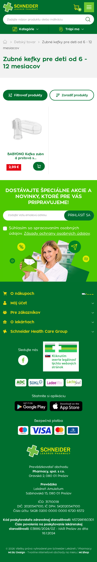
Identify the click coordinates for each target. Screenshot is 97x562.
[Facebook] (23, 360)
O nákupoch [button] (22, 294)
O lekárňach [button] (22, 322)
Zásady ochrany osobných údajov (57, 233)
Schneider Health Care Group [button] (38, 332)
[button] (25, 29)
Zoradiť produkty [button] (75, 95)
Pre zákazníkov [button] (25, 313)
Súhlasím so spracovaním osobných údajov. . (50, 231)
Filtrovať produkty (28, 95)
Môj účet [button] (18, 303)
